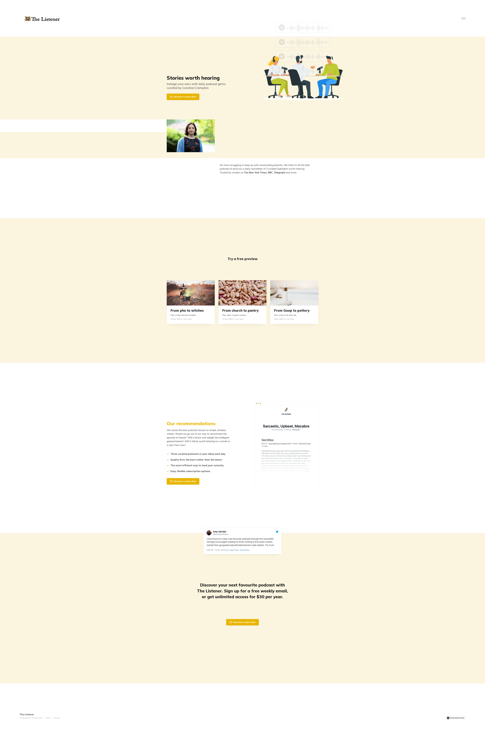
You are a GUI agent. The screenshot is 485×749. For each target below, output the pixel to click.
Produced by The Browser (31, 718)
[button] (463, 18)
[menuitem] (31, 717)
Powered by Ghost (457, 718)
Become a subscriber (185, 96)
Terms (48, 718)
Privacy (56, 718)
